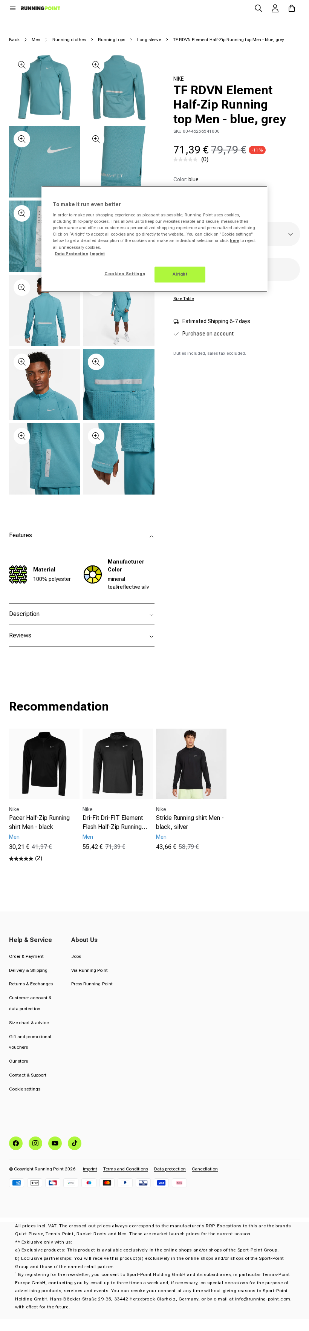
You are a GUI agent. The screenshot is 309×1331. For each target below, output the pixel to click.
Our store (18, 1061)
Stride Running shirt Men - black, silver (190, 822)
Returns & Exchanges (31, 983)
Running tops (111, 39)
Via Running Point (89, 970)
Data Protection (71, 253)
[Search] (258, 8)
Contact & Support (27, 1075)
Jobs (76, 956)
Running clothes (69, 39)
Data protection (170, 1169)
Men (36, 39)
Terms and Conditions (125, 1169)
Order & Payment (26, 956)
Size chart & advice (29, 1022)
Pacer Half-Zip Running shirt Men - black (39, 822)
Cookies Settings (124, 273)
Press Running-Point (92, 983)
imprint (90, 1169)
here (234, 241)
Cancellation (205, 1169)
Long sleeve (149, 39)
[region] (154, 239)
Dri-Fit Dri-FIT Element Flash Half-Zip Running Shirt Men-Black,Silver (113, 823)
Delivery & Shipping (28, 970)
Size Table (183, 298)
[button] (13, 8)
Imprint (97, 253)
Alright (180, 274)
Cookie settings (24, 1089)
